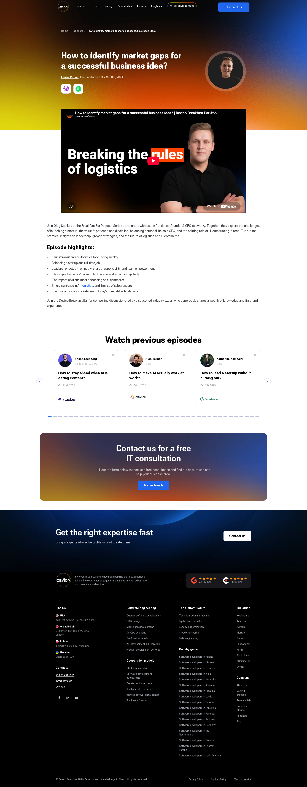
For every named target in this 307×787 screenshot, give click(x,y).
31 (209, 416)
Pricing (108, 6)
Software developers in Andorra (197, 719)
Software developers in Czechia (197, 668)
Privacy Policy (196, 779)
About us (242, 685)
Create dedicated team (139, 683)
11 (103, 416)
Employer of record (136, 700)
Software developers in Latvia (195, 696)
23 (167, 416)
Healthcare (243, 615)
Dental (240, 666)
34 (225, 416)
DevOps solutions (136, 632)
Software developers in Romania (197, 685)
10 (97, 416)
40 (257, 416)
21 (156, 416)
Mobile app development (140, 627)
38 (247, 416)
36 (236, 416)
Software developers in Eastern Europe (196, 748)
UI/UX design (133, 621)
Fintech (241, 638)
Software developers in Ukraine (196, 662)
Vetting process (241, 692)
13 (113, 416)
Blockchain (243, 655)
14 (119, 416)
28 (193, 416)
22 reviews (205, 581)
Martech (241, 632)
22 (161, 416)
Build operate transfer (138, 689)
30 (204, 416)
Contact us (233, 7)
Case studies (124, 6)
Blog (239, 721)
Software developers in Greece (196, 740)
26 (183, 416)
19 (145, 416)
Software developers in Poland (196, 656)
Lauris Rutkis (70, 77)
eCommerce (243, 661)
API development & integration (143, 644)
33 (220, 416)
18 (140, 416)
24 (172, 416)
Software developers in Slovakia (197, 690)
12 (108, 416)
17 (135, 416)
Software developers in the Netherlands (194, 732)
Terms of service (242, 779)
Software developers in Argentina (198, 679)
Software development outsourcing (139, 675)
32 (215, 416)
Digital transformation (191, 621)
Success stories (242, 708)
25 (177, 416)
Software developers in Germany (197, 725)
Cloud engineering (189, 632)
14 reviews (236, 581)
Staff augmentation (137, 668)
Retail (240, 649)
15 (124, 416)
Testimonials (244, 700)
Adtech (241, 627)
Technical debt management (195, 615)
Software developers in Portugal (197, 713)
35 (231, 416)
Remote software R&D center (142, 694)
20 (151, 416)
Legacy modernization (191, 627)
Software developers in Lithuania (197, 708)
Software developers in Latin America (200, 755)
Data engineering (188, 638)
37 (241, 416)
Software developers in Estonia (196, 702)
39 (252, 416)
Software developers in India (195, 673)
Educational (243, 644)
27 (188, 416)
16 (129, 416)
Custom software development (143, 615)
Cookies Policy (218, 779)
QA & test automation (138, 638)
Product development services (143, 649)
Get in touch (153, 485)
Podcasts (242, 715)
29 (199, 416)
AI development (184, 5)
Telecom (241, 621)
